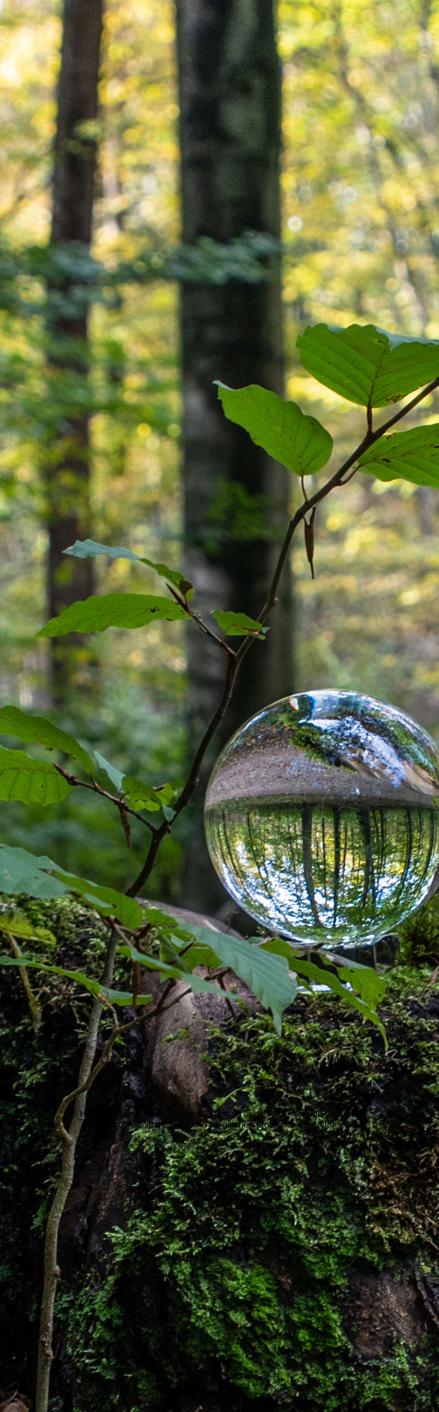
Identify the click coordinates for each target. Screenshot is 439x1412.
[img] (219, 706)
